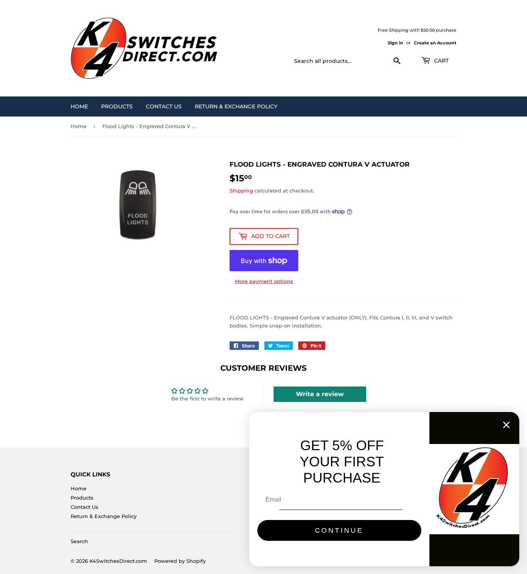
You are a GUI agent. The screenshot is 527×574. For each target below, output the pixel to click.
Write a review (320, 394)
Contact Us (164, 106)
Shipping (241, 190)
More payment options (264, 281)
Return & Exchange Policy (236, 106)
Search (79, 541)
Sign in (395, 43)
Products (117, 106)
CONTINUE (339, 530)
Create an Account (435, 43)
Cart (440, 60)
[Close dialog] (506, 425)
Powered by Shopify (180, 561)
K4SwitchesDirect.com (118, 561)
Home (79, 106)
